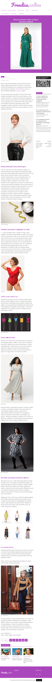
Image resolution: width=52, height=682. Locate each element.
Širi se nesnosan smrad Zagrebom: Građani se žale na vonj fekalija (43, 111)
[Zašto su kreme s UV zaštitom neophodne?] (17, 651)
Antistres (21, 13)
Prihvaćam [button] (39, 680)
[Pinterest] (17, 640)
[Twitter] (13, 640)
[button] (49, 10)
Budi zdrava (21, 10)
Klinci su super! (12, 10)
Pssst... (2, 76)
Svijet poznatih (5, 13)
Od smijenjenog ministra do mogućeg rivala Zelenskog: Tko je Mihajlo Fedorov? (43, 122)
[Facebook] (10, 640)
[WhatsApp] (20, 640)
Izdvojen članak (4, 656)
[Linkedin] (23, 640)
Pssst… (28, 10)
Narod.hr (39, 93)
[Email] (26, 640)
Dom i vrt (14, 13)
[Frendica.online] (26, 4)
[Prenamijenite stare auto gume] (6, 651)
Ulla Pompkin (20, 89)
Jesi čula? (4, 10)
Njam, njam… (35, 10)
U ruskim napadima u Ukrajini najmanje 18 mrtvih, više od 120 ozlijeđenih (42, 98)
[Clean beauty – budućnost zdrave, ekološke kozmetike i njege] (28, 651)
